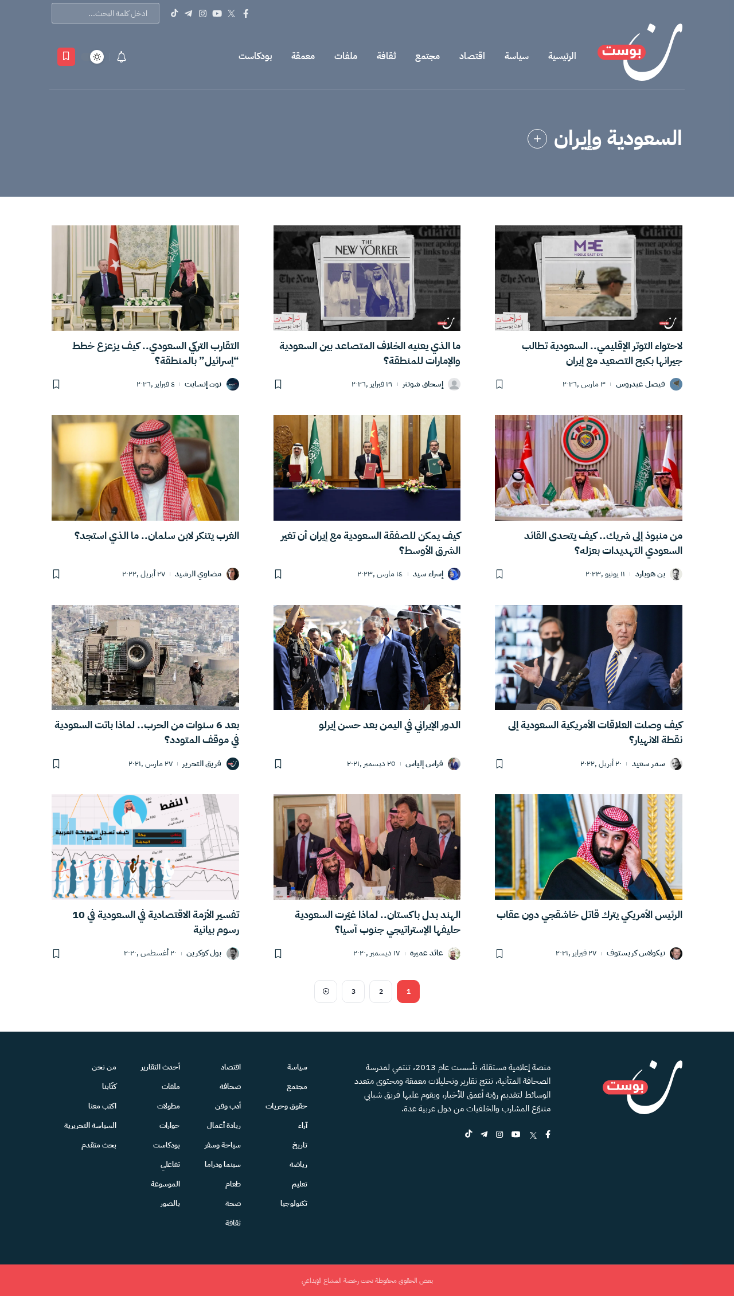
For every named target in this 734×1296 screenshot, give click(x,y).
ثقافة (386, 56)
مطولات (168, 1105)
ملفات (345, 56)
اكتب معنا (102, 1105)
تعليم (299, 1183)
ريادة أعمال (224, 1125)
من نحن (104, 1066)
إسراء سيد (428, 574)
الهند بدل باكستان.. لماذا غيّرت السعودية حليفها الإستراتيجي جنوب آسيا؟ (377, 922)
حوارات (169, 1125)
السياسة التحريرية (90, 1125)
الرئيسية (562, 56)
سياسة (517, 56)
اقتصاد (472, 56)
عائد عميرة (426, 953)
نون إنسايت (203, 384)
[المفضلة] (66, 57)
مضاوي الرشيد (198, 574)
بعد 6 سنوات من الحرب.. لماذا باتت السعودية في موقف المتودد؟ (146, 732)
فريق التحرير (201, 764)
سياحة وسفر (223, 1144)
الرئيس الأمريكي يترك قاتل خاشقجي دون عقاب (589, 914)
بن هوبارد (650, 574)
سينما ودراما (223, 1164)
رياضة (298, 1164)
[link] (537, 139)
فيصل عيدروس (640, 384)
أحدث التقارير (160, 1066)
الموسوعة (165, 1183)
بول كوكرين (203, 953)
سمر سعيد (648, 764)
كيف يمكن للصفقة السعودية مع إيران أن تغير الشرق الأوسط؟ (370, 543)
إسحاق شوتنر (423, 384)
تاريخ (299, 1144)
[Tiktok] (174, 13)
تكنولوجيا (293, 1203)
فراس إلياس (424, 764)
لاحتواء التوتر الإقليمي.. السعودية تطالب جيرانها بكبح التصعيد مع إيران (602, 353)
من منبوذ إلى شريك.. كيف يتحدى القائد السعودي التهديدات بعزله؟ (603, 543)
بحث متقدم (98, 1144)
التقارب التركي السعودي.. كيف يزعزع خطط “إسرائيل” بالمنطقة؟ (155, 353)
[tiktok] (468, 1135)
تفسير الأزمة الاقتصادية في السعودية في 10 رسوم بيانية (155, 922)
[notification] (121, 57)
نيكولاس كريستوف (636, 953)
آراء (302, 1125)
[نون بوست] (640, 56)
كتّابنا (109, 1086)
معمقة (303, 56)
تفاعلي (170, 1164)
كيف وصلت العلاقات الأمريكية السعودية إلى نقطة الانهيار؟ (595, 732)
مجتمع (427, 56)
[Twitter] (231, 13)
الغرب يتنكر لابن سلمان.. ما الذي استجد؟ (157, 535)
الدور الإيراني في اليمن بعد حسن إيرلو (389, 724)
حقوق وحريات (286, 1105)
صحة (233, 1203)
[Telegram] (188, 13)
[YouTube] (217, 13)
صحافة (230, 1086)
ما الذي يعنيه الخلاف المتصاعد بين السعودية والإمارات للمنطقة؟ (369, 353)
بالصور (170, 1203)
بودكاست (255, 56)
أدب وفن (228, 1105)
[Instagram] (203, 13)
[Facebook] (246, 13)
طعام (233, 1183)
